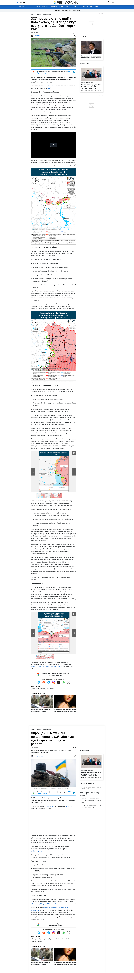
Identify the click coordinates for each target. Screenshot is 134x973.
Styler (85, 7)
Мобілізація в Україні (37, 941)
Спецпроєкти (95, 7)
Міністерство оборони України (39, 939)
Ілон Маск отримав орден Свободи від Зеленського (91, 56)
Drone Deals (57, 10)
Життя (68, 7)
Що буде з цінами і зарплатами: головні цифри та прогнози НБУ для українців (90, 793)
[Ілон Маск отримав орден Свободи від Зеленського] (91, 47)
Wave (80, 7)
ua (17, 2)
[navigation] (74, 453)
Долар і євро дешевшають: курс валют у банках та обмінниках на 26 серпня (90, 800)
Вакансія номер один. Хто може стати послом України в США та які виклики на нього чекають (91, 87)
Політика (54, 7)
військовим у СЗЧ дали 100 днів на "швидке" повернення (50, 904)
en (21, 2)
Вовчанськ (50, 688)
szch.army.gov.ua (36, 851)
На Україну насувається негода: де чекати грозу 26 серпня (90, 806)
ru (24, 2)
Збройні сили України (54, 939)
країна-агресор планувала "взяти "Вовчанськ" (46, 666)
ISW (49, 88)
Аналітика (45, 7)
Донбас (43, 688)
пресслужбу (69, 806)
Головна (33, 14)
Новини (37, 7)
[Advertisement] (53, 822)
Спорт (74, 7)
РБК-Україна (49, 86)
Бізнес (61, 7)
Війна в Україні (76, 10)
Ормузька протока (66, 10)
